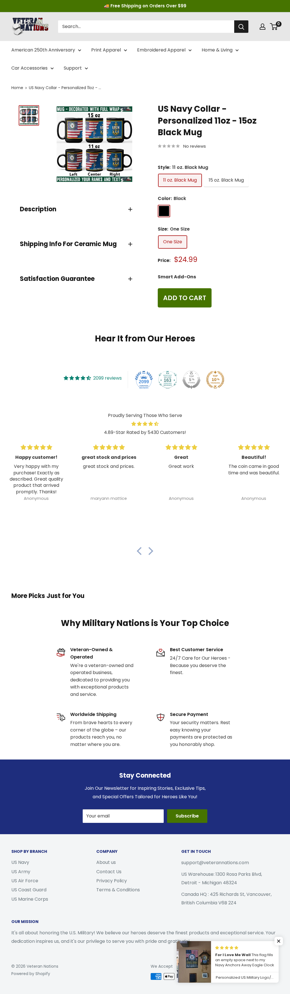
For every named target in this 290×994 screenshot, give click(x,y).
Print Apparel (106, 50)
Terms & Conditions (118, 890)
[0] (274, 26)
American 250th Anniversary (43, 50)
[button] (141, 551)
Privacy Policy (111, 880)
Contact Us (108, 871)
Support (73, 68)
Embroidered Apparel (161, 50)
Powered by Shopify (30, 973)
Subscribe (187, 816)
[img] (145, 424)
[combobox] (146, 26)
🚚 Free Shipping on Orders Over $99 (145, 6)
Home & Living (217, 50)
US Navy (20, 862)
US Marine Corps (29, 899)
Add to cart (184, 297)
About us (106, 862)
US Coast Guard (28, 890)
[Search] (241, 26)
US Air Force (24, 880)
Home (17, 88)
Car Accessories (29, 68)
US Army (20, 871)
